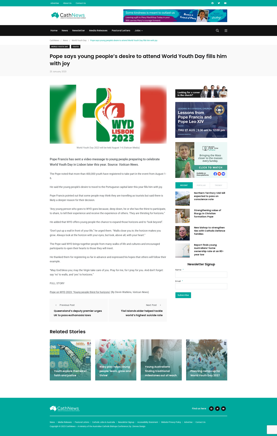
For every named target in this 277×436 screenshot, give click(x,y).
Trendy (218, 185)
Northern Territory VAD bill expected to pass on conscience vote (209, 196)
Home (53, 30)
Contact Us (81, 3)
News (65, 30)
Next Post (151, 305)
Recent (184, 185)
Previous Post (67, 305)
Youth (76, 47)
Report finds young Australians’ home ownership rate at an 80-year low (209, 249)
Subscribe (183, 295)
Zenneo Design (138, 426)
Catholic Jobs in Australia (103, 422)
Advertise (54, 3)
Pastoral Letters (121, 30)
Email (179, 281)
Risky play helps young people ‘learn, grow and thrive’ (115, 371)
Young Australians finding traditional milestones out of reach (161, 371)
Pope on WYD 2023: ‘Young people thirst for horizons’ (80, 292)
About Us (67, 3)
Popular (201, 185)
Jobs (138, 30)
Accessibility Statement (147, 422)
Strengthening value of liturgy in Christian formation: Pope (207, 213)
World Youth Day (59, 47)
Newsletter (78, 30)
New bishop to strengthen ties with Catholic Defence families (209, 231)
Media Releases (98, 30)
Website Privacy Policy (171, 422)
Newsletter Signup (126, 422)
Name (179, 269)
